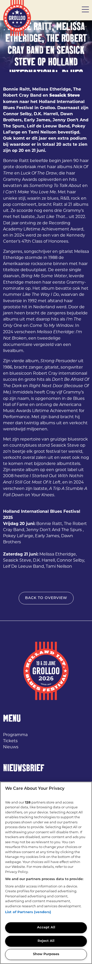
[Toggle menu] (85, 10)
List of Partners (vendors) (28, 912)
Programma (15, 734)
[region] (46, 873)
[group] (46, 46)
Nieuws (10, 746)
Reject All (46, 941)
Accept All (46, 927)
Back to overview (46, 598)
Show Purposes (46, 954)
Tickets (10, 740)
